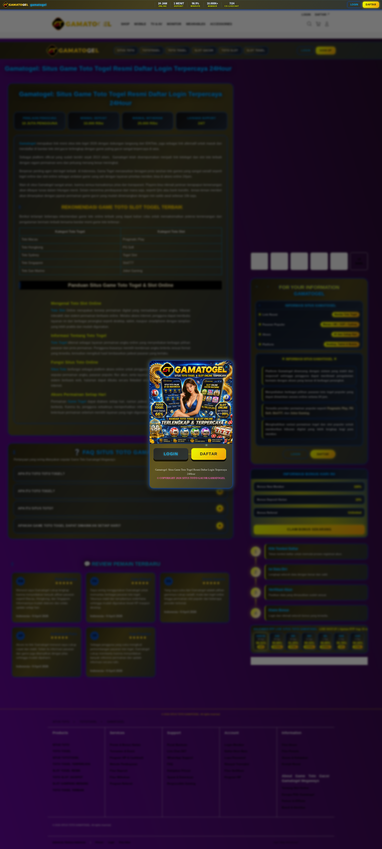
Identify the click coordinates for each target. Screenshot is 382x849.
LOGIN (354, 4)
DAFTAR (371, 4)
